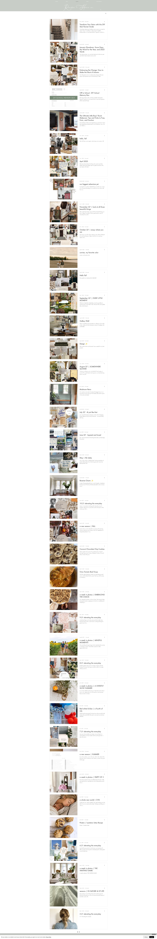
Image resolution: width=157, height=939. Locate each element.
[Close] (155, 937)
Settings (146, 937)
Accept (151, 937)
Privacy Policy (48, 937)
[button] (56, 1)
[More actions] (105, 21)
